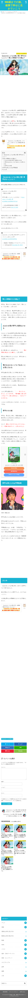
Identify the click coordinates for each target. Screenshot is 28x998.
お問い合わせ (22, 991)
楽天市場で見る (14, 471)
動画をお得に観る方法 (8, 936)
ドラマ (3, 949)
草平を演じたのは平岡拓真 (10, 167)
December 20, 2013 (17, 245)
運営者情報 (5, 991)
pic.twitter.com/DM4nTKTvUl (9, 201)
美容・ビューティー (7, 958)
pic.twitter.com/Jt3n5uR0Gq (9, 239)
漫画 (3, 927)
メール (3, 787)
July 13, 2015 (14, 207)
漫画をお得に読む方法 (8, 931)
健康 (3, 971)
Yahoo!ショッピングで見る (14, 474)
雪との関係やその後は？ (9, 158)
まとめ (5, 169)
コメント (3, 767)
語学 (3, 966)
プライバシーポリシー (13, 991)
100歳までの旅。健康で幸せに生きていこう (14, 5)
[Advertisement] (14, 33)
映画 (3, 940)
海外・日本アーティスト (8, 953)
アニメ (3, 922)
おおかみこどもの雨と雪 (8, 738)
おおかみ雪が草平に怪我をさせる (13, 160)
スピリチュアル (6, 962)
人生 (3, 975)
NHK (3, 944)
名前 (2, 781)
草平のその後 (8, 165)
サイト (2, 793)
